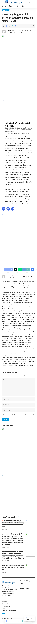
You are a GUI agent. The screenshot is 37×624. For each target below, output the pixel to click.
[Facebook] (26, 277)
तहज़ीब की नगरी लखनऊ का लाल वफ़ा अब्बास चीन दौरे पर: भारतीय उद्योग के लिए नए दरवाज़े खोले (13, 567)
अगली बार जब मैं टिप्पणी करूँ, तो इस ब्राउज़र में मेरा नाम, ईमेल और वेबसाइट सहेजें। (19, 414)
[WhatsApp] (34, 277)
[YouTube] (32, 277)
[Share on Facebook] (6, 26)
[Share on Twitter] (9, 26)
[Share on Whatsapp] (15, 621)
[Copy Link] (12, 26)
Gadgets (5, 10)
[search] (29, 2)
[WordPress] (3, 209)
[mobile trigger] (3, 2)
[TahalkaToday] (14, 2)
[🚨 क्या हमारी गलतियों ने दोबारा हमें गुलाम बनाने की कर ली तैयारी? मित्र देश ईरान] (30, 522)
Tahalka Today (10, 30)
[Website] (24, 277)
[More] (18, 26)
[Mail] (12, 209)
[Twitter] (29, 277)
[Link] (8, 209)
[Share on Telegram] (18, 621)
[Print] (15, 26)
